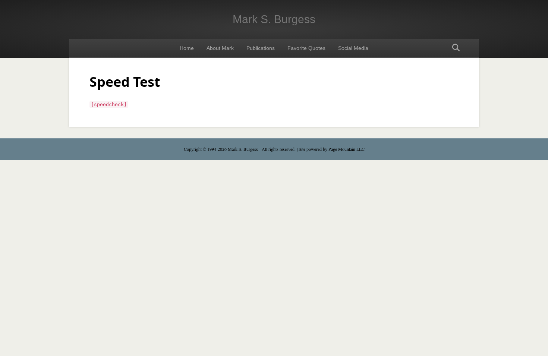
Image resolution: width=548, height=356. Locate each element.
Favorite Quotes (306, 48)
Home (187, 48)
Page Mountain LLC (346, 149)
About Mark (220, 48)
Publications (260, 48)
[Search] (454, 47)
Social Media (353, 48)
